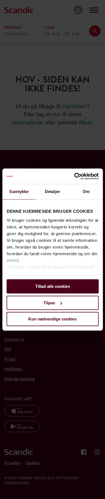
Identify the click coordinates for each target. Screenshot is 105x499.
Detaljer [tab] (52, 191)
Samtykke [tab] (19, 191)
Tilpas (49, 302)
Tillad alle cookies (52, 286)
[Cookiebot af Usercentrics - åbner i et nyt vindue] (75, 176)
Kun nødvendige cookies (52, 319)
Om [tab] (86, 191)
